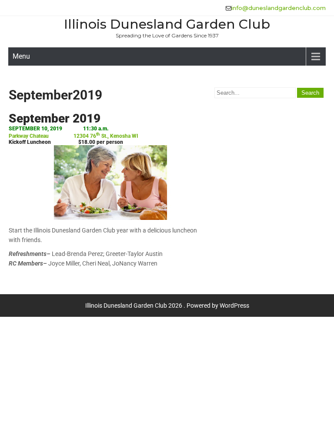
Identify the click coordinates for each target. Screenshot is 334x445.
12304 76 (86, 136)
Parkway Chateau (29, 136)
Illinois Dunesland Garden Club (167, 24)
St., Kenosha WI (119, 136)
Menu (21, 56)
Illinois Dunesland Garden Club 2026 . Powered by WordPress (167, 305)
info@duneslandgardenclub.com (278, 7)
